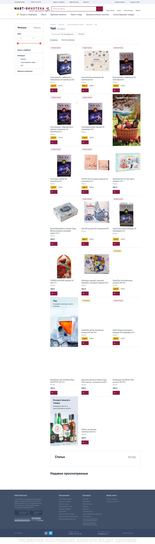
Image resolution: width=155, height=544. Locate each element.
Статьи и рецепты (111, 499)
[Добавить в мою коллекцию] (77, 47)
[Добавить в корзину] (53, 90)
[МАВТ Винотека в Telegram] (50, 533)
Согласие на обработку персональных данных (90, 520)
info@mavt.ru (103, 534)
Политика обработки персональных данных (90, 524)
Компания (87, 495)
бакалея (81, 34)
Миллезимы (62, 511)
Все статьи (132, 457)
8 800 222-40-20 (36, 2)
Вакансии (86, 509)
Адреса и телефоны (65, 501)
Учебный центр (87, 511)
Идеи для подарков (65, 509)
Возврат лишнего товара (66, 514)
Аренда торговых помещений (92, 514)
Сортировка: (56, 34)
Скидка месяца (55, 48)
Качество (85, 499)
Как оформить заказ (65, 499)
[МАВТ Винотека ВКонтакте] (46, 533)
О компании (86, 501)
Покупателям (64, 495)
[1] (77, 100)
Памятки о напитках (112, 501)
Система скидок (64, 504)
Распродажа (117, 251)
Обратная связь (87, 504)
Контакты (86, 506)
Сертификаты (87, 516)
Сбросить (37, 28)
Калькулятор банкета (65, 506)
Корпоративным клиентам (67, 519)
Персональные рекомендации (68, 516)
